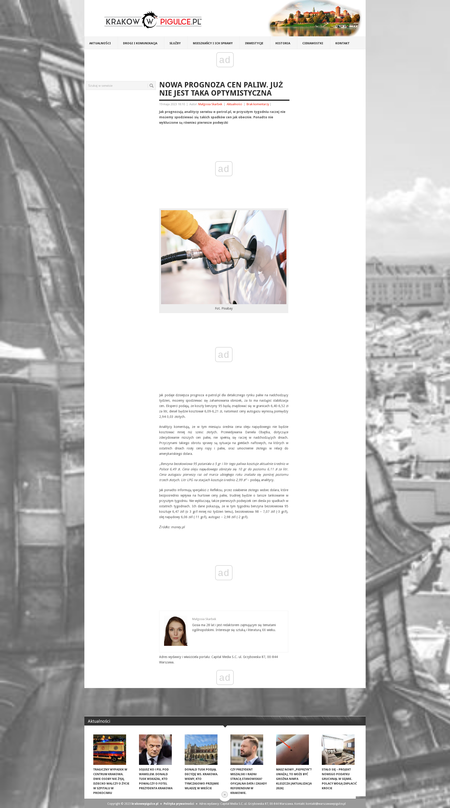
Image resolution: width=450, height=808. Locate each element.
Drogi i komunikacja (140, 43)
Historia (282, 43)
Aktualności (100, 43)
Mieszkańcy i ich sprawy (213, 43)
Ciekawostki (312, 43)
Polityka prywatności (179, 803)
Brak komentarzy (258, 104)
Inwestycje (254, 43)
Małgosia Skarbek (210, 104)
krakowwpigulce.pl (144, 803)
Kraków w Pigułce (153, 19)
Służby (175, 43)
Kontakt (342, 43)
